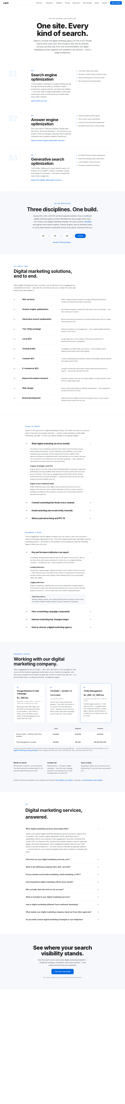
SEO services (28, 299)
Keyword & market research (35, 378)
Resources (76, 3)
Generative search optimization (36, 319)
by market (69, 780)
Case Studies (87, 3)
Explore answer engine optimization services (47, 140)
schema (87, 222)
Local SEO (27, 339)
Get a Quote (116, 3)
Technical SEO (29, 349)
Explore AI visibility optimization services (46, 180)
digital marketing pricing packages (26, 750)
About (97, 3)
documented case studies (92, 780)
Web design (27, 388)
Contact (104, 3)
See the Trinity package (61, 242)
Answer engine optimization (35, 309)
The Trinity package (31, 329)
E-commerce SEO (30, 368)
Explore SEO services (39, 101)
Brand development (31, 398)
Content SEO (28, 358)
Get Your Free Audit (62, 972)
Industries (50, 3)
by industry (60, 780)
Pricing (67, 3)
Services (39, 3)
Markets (59, 3)
